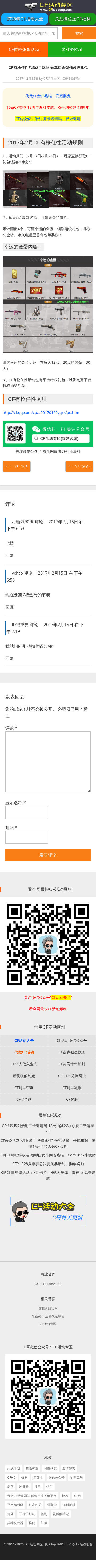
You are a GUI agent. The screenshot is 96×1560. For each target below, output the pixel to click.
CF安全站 (24, 1099)
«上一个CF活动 (17, 466)
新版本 (38, 1477)
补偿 (44, 1523)
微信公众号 (57, 1477)
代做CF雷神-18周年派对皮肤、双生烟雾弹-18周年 (48, 107)
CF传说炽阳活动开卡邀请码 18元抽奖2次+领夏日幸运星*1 (48, 1128)
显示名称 (15, 803)
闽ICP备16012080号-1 (61, 1544)
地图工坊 (76, 1477)
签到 (44, 1514)
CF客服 (72, 1099)
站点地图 (86, 1544)
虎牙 (10, 1514)
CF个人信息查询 (24, 1063)
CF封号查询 (24, 1087)
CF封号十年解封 (72, 1063)
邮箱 (11, 827)
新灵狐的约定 (24, 1075)
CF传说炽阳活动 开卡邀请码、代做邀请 (48, 118)
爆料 (24, 1477)
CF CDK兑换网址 (72, 1075)
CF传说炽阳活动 (24, 49)
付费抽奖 (50, 1468)
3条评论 (74, 78)
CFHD (11, 1477)
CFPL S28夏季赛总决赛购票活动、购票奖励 (48, 1163)
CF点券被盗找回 (72, 1052)
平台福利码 (15, 1504)
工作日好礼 (27, 1514)
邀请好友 (68, 1468)
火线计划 (13, 1468)
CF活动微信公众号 (72, 1040)
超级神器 (32, 1468)
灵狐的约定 (61, 1514)
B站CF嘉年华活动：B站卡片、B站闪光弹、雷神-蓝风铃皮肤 (48, 1175)
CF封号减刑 (72, 1087)
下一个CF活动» (79, 466)
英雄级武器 (15, 1523)
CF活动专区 (48, 6)
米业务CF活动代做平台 (48, 1316)
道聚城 (52, 1504)
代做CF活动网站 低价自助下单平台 (32, 1495)
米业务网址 (72, 49)
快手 (49, 1486)
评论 (11, 728)
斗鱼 (37, 1486)
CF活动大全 (24, 1040)
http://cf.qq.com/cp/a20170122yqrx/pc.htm (41, 412)
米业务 (24, 1486)
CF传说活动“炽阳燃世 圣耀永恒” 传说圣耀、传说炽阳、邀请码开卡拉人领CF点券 (48, 1143)
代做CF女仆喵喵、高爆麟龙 (48, 95)
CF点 (77, 1495)
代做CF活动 (24, 1052)
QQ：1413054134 (48, 1284)
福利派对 (68, 1504)
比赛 (65, 1495)
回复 (9, 555)
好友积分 (35, 1504)
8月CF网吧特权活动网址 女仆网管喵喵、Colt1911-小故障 (48, 1154)
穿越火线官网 (48, 1308)
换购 (32, 1523)
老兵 (10, 1486)
